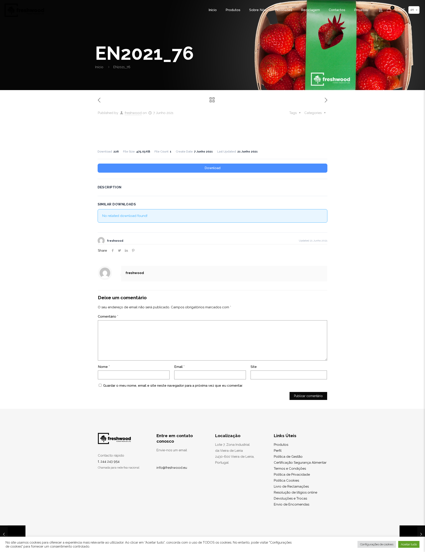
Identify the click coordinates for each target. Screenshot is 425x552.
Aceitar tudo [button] (409, 544)
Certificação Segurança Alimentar (300, 463)
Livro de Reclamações (291, 486)
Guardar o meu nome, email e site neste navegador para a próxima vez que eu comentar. (173, 386)
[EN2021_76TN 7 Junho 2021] (412, 534)
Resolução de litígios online (295, 492)
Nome (104, 367)
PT (412, 10)
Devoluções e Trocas (290, 498)
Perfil (278, 451)
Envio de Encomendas (291, 504)
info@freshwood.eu (171, 468)
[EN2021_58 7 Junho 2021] (12, 534)
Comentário (108, 316)
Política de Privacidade (292, 475)
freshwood (133, 113)
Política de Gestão (288, 457)
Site (254, 367)
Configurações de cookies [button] (376, 544)
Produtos (281, 445)
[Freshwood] (24, 10)
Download (212, 168)
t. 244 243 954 (109, 461)
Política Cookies (286, 481)
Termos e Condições (290, 469)
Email (179, 367)
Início (99, 67)
